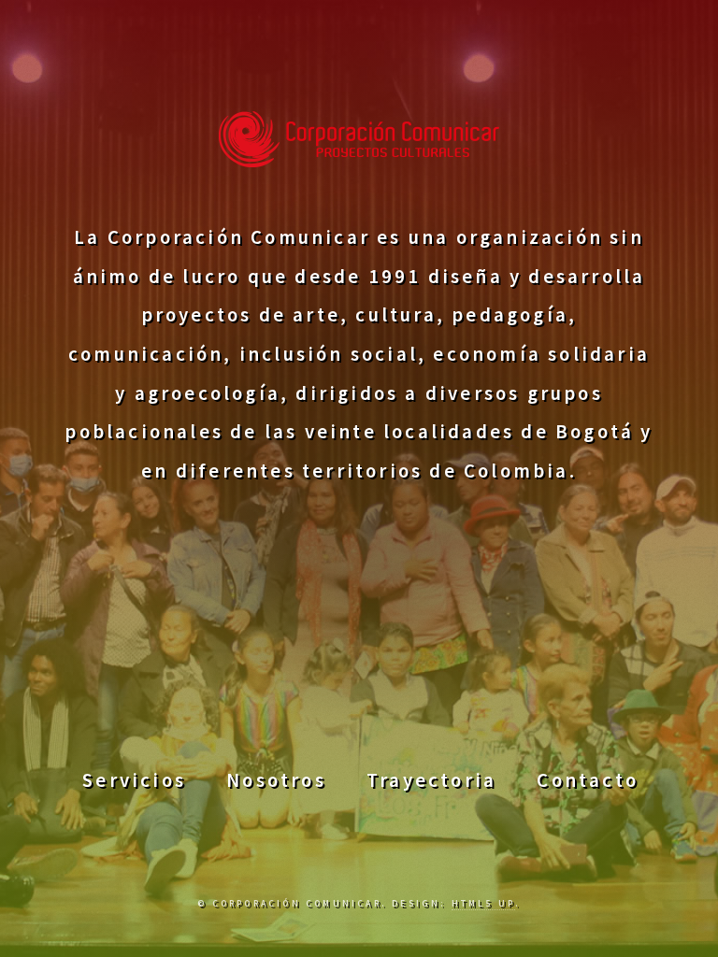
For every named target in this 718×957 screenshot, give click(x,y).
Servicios (134, 780)
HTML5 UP (483, 903)
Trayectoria (431, 780)
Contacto (588, 780)
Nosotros (276, 780)
